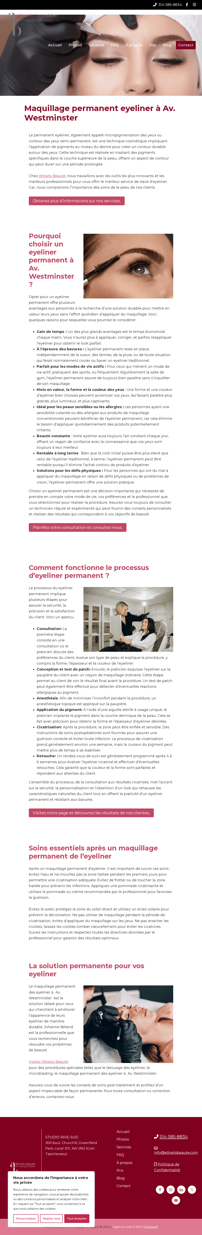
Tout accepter (77, 1218)
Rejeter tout (51, 1218)
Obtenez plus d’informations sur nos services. (77, 201)
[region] (51, 1199)
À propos (124, 1163)
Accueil (123, 1132)
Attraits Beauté (51, 176)
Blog (121, 1178)
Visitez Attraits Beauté (48, 1062)
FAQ (120, 1155)
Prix (120, 1170)
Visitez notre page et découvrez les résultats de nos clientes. (91, 812)
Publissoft (150, 1227)
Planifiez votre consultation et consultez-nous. (78, 527)
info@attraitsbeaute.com (176, 1152)
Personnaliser (26, 1218)
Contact (124, 1186)
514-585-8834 (170, 5)
